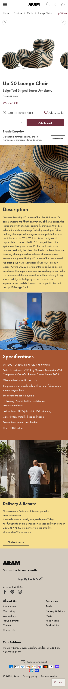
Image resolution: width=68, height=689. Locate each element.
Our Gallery (9, 615)
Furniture (18, 13)
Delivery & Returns (55, 611)
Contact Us (9, 630)
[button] (5, 4)
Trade (49, 606)
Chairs (30, 13)
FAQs (49, 615)
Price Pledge (52, 620)
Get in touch (58, 138)
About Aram (9, 606)
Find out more (16, 542)
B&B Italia (13, 96)
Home (6, 13)
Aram (16, 676)
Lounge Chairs (45, 13)
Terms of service (49, 676)
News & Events (11, 620)
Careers (7, 625)
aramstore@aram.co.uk (18, 531)
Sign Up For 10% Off (30, 578)
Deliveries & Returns (29, 511)
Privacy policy (30, 676)
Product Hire (52, 625)
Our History (9, 611)
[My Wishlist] (56, 4)
